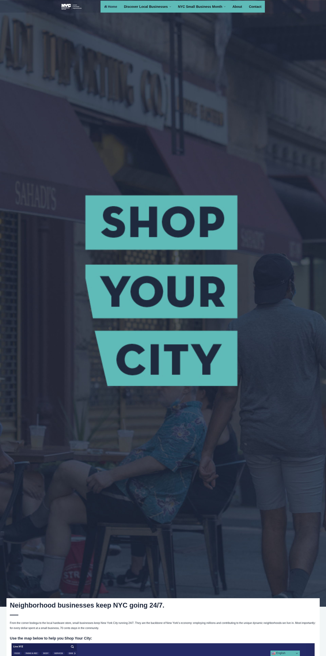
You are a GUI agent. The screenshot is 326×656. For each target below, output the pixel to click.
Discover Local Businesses (146, 6)
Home (112, 6)
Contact (255, 6)
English (280, 653)
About (237, 6)
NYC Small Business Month (200, 6)
